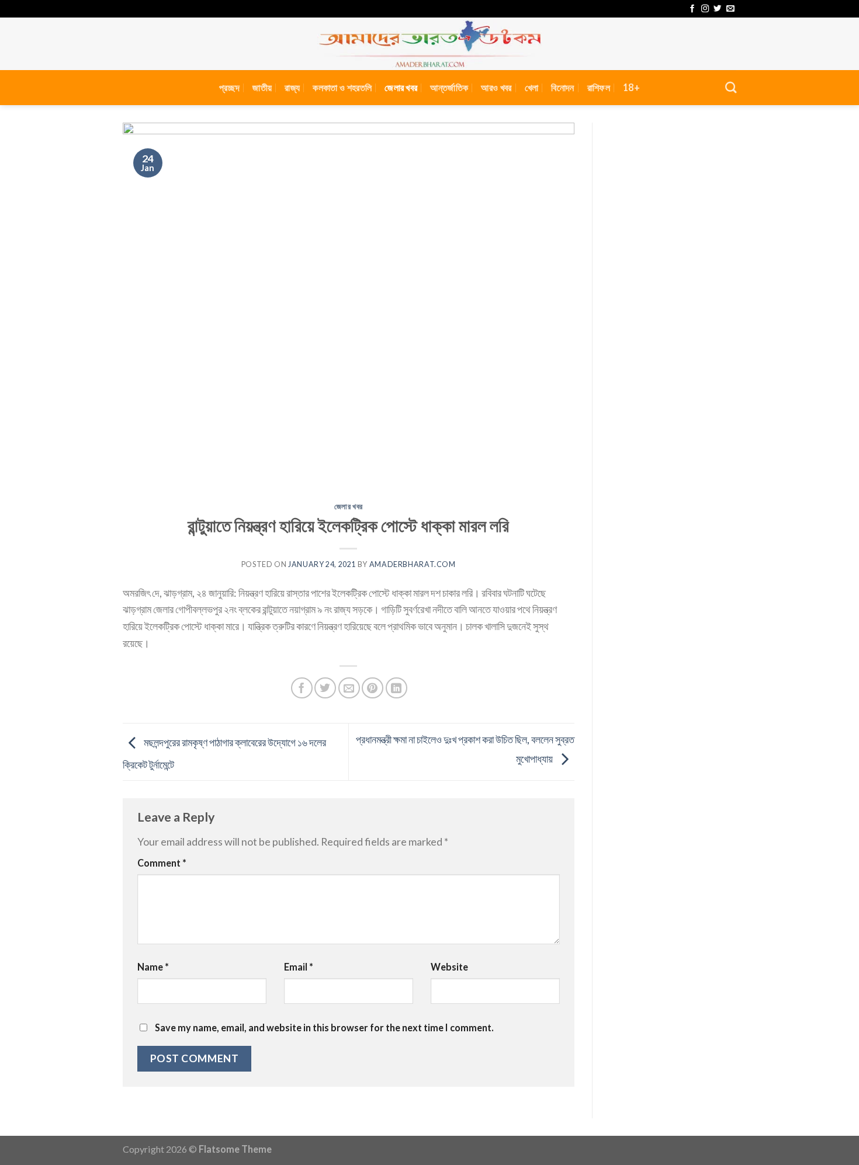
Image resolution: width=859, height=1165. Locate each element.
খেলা (532, 87)
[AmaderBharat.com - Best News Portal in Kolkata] (429, 44)
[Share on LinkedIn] (396, 688)
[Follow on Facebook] (692, 9)
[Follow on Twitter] (717, 9)
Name (153, 966)
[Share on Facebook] (302, 688)
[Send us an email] (730, 9)
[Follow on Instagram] (705, 9)
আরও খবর (496, 87)
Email (298, 966)
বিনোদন (562, 87)
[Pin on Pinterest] (372, 688)
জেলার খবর (401, 87)
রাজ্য (292, 87)
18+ (631, 87)
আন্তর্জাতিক (449, 87)
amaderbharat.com (412, 564)
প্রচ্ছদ (229, 87)
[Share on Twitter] (325, 688)
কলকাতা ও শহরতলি (342, 87)
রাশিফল (598, 87)
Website (449, 966)
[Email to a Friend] (349, 688)
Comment (161, 862)
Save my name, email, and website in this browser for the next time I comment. (324, 1027)
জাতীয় (262, 87)
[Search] (730, 87)
